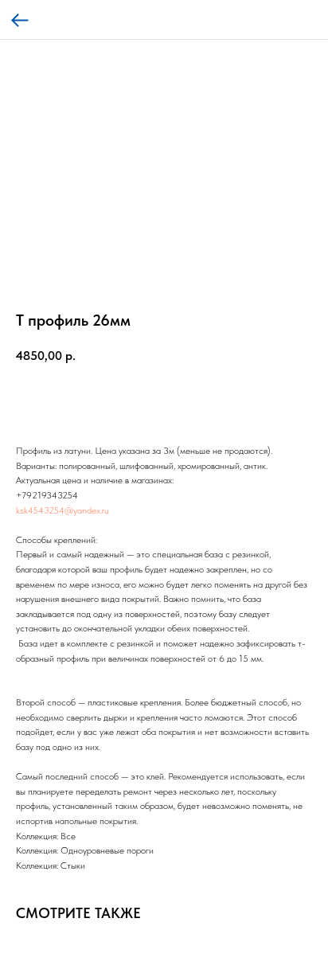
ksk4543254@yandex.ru (62, 510)
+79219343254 (47, 495)
